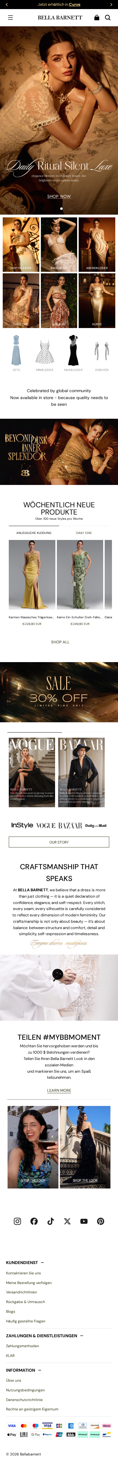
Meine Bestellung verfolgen (29, 1282)
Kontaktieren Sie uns (23, 1273)
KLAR (10, 1355)
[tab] (56, 208)
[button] (10, 17)
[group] (33, 583)
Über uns (13, 1380)
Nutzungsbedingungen (25, 1390)
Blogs (10, 1311)
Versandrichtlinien (21, 1292)
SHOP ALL (60, 642)
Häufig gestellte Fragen (25, 1321)
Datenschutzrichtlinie (24, 1399)
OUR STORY (59, 842)
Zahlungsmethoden (22, 1346)
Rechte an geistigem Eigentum (32, 1409)
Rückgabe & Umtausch (25, 1301)
